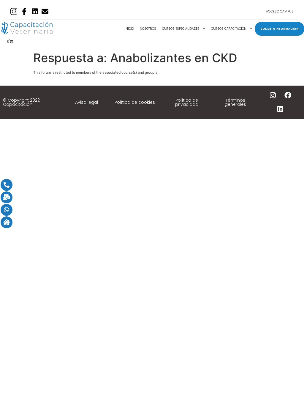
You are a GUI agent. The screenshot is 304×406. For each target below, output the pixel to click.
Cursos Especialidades (181, 28)
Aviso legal (86, 102)
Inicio (129, 28)
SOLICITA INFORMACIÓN (279, 28)
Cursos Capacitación (228, 28)
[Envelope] (45, 11)
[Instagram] (273, 95)
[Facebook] (288, 95)
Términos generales (235, 102)
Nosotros (148, 28)
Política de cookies (135, 102)
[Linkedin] (34, 11)
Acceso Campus (280, 11)
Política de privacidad (186, 102)
